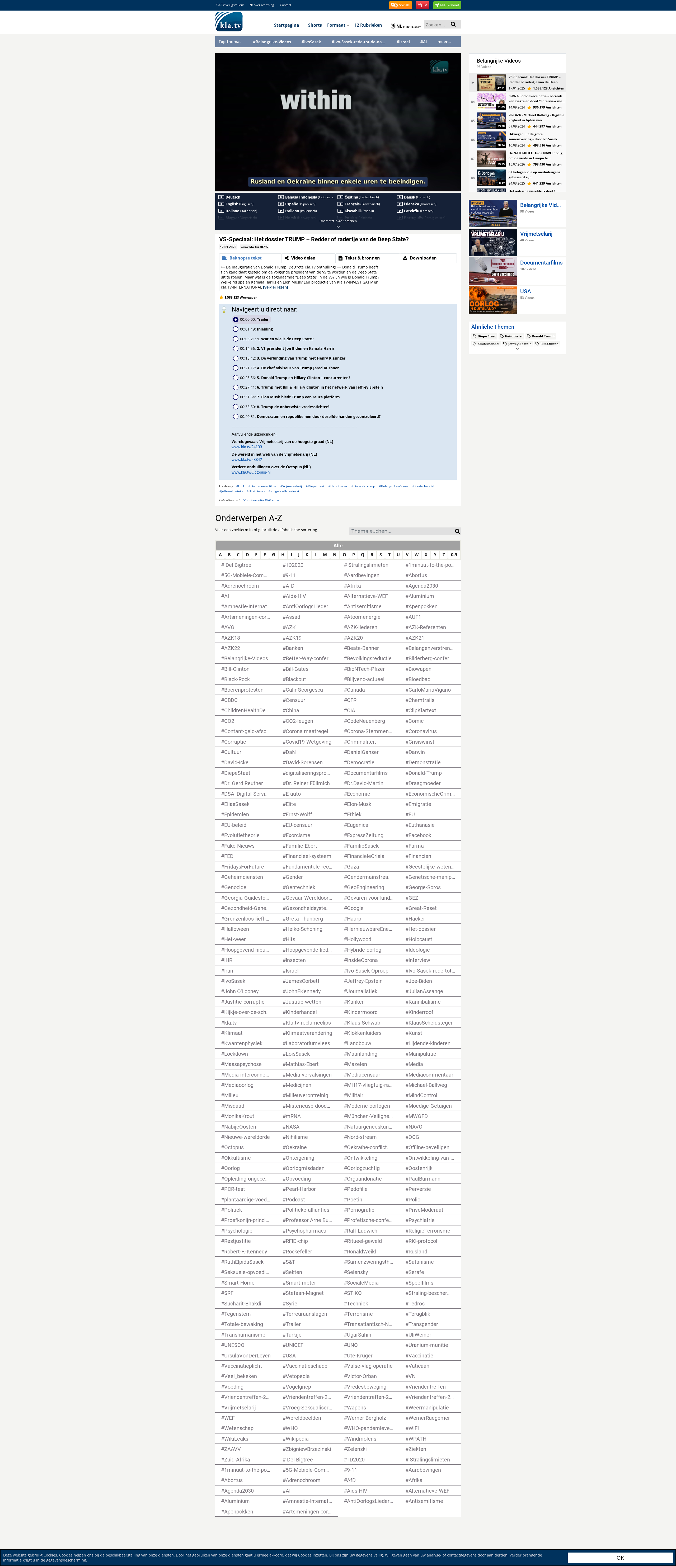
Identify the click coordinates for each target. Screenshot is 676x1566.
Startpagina (287, 25)
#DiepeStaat (315, 486)
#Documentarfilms (262, 486)
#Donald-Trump (363, 486)
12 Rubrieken (368, 25)
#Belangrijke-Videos (272, 41)
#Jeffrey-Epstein (231, 491)
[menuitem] (423, 185)
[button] (400, 5)
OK (620, 1557)
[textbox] (402, 531)
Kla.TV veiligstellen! (230, 5)
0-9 (454, 555)
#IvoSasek (311, 41)
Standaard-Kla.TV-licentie (261, 500)
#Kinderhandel (423, 486)
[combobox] (402, 531)
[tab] (250, 258)
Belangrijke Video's (499, 61)
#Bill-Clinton (256, 491)
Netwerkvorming (262, 5)
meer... (444, 41)
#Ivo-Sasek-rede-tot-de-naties (359, 41)
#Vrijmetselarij (291, 486)
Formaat (336, 25)
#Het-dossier (338, 486)
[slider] (338, 179)
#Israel (403, 41)
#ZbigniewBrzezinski (284, 491)
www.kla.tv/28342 (247, 459)
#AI (423, 41)
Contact (285, 5)
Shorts (315, 25)
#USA (240, 486)
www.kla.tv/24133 (247, 447)
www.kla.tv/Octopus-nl (251, 472)
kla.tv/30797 (429, 61)
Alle (338, 545)
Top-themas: (230, 41)
